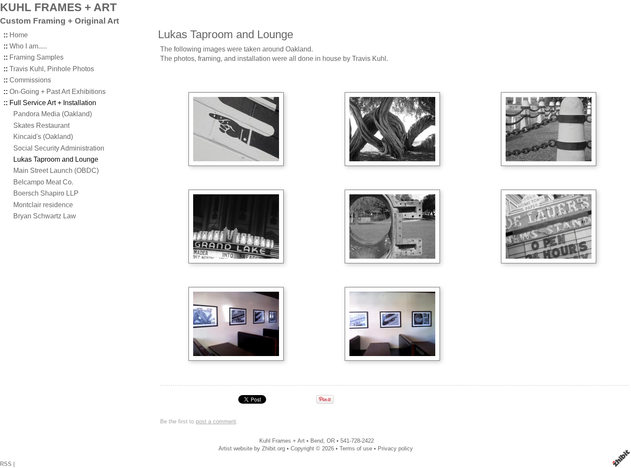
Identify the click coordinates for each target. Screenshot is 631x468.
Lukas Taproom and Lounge (55, 159)
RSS (6, 464)
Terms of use (356, 448)
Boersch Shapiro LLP (46, 193)
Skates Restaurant (41, 125)
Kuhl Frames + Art (282, 441)
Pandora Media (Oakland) (52, 114)
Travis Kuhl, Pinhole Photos (51, 68)
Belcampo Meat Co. (43, 182)
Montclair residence (43, 204)
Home (18, 35)
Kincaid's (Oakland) (43, 136)
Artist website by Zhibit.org (251, 448)
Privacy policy (395, 448)
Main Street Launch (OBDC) (56, 170)
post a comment (216, 421)
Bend (316, 441)
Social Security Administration (58, 148)
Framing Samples (36, 57)
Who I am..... (28, 46)
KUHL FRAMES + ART (58, 7)
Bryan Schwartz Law (44, 216)
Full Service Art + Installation (52, 102)
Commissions (30, 80)
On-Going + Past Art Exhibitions (57, 91)
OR (331, 441)
